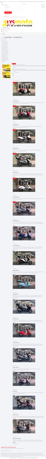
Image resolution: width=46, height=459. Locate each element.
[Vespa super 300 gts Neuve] (28, 185)
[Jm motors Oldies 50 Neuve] (28, 233)
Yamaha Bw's (15, 391)
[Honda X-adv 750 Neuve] (28, 403)
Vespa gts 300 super (16, 342)
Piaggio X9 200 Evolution (17, 438)
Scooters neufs (4, 40)
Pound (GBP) (43, 7)
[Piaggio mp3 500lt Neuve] (28, 136)
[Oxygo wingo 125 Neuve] (28, 282)
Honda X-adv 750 (15, 414)
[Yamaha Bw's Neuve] (28, 379)
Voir (13, 97)
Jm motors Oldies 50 (16, 245)
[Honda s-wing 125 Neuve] (28, 355)
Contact (5, 31)
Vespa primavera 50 (16, 101)
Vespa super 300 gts (16, 197)
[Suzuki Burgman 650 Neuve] (28, 209)
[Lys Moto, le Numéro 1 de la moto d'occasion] (23, 23)
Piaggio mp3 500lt (16, 148)
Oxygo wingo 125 (15, 294)
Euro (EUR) (42, 6)
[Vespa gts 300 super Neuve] (28, 330)
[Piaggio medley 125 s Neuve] (28, 258)
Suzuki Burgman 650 (16, 220)
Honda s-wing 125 (16, 367)
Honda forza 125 (15, 172)
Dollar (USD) (43, 5)
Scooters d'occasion (5, 44)
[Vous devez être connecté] (2, 4)
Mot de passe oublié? (7, 14)
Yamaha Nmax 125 (16, 124)
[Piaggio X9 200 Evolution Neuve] (28, 426)
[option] (5, 42)
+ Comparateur (15, 99)
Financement (6, 28)
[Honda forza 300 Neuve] (28, 307)
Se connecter (8, 12)
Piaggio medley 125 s (16, 270)
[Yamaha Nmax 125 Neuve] (28, 113)
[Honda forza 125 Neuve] (28, 160)
